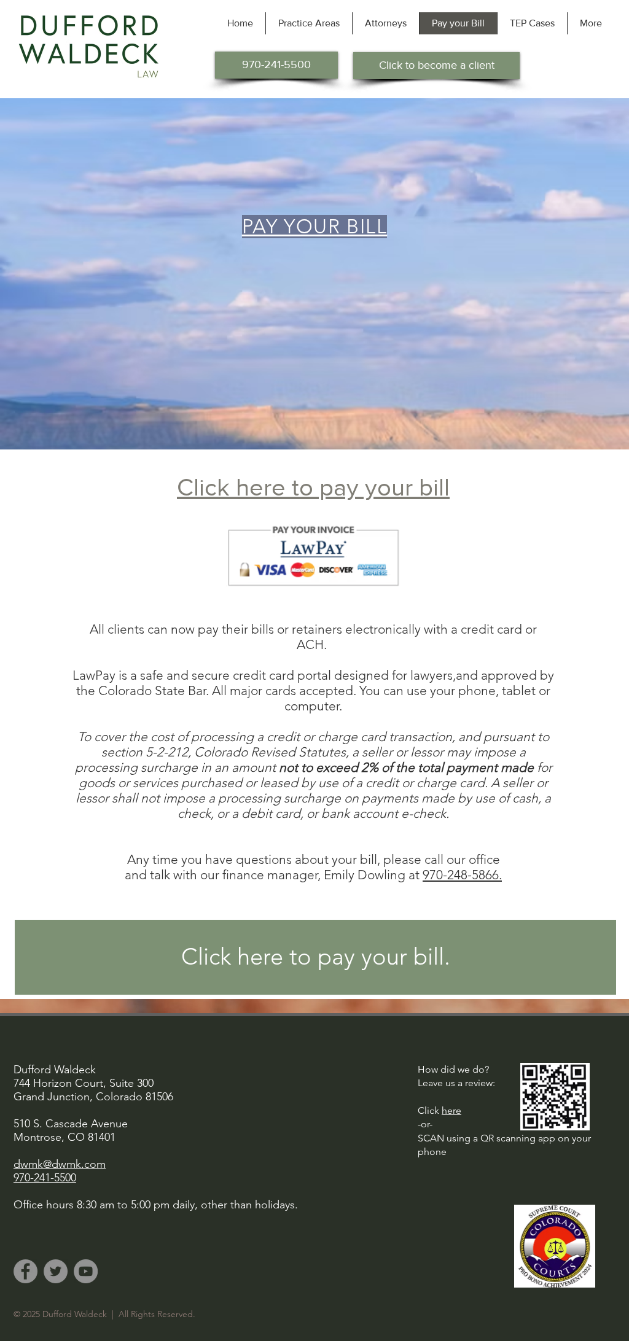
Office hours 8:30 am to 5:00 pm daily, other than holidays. (156, 1204)
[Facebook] (25, 1271)
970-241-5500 (45, 1177)
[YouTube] (86, 1271)
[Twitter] (56, 1271)
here (451, 1110)
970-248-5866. (462, 874)
